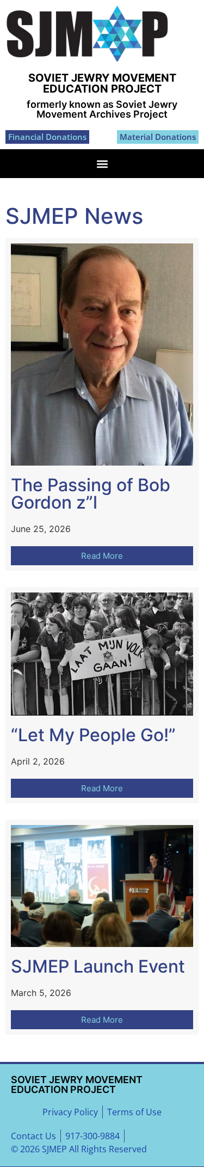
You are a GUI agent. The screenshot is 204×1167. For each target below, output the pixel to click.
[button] (102, 164)
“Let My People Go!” (93, 735)
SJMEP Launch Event (98, 966)
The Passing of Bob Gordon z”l (90, 493)
